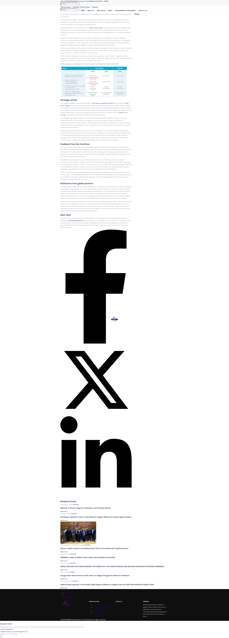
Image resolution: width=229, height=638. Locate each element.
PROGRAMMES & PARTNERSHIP (125, 10)
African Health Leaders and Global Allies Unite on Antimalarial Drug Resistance (94, 548)
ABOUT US (90, 10)
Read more (63, 511)
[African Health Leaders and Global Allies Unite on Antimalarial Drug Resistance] (78, 532)
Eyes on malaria (97, 605)
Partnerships (96, 614)
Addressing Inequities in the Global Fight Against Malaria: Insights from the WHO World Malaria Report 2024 (107, 585)
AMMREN (76, 504)
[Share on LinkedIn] (96, 497)
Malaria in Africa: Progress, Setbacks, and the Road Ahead (85, 508)
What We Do (68, 592)
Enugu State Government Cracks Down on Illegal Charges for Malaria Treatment (94, 575)
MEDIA (110, 10)
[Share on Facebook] (96, 343)
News (66, 595)
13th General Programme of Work (103, 103)
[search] (68, 3)
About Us (67, 590)
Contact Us (68, 597)
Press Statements (98, 612)
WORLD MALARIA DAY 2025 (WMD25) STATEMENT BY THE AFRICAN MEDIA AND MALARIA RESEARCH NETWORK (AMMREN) (112, 566)
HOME (83, 10)
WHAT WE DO (101, 10)
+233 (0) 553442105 (6, 629)
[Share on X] (96, 415)
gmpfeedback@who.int (76, 220)
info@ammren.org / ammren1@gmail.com (13, 631)
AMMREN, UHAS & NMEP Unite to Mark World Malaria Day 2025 (87, 557)
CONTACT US (142, 10)
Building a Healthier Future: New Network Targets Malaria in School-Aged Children (96, 517)
